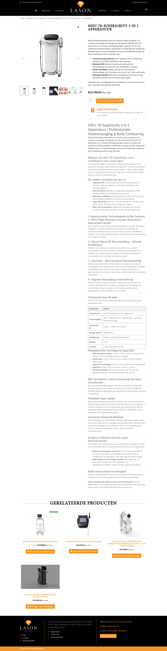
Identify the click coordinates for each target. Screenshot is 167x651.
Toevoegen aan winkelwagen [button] (41, 551)
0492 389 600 (113, 626)
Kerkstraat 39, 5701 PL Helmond (118, 622)
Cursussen (115, 11)
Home (22, 18)
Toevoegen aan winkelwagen (109, 101)
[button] (78, 27)
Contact (127, 11)
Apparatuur (46, 11)
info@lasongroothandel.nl (116, 631)
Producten (59, 11)
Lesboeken (102, 11)
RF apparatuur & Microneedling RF (49, 18)
